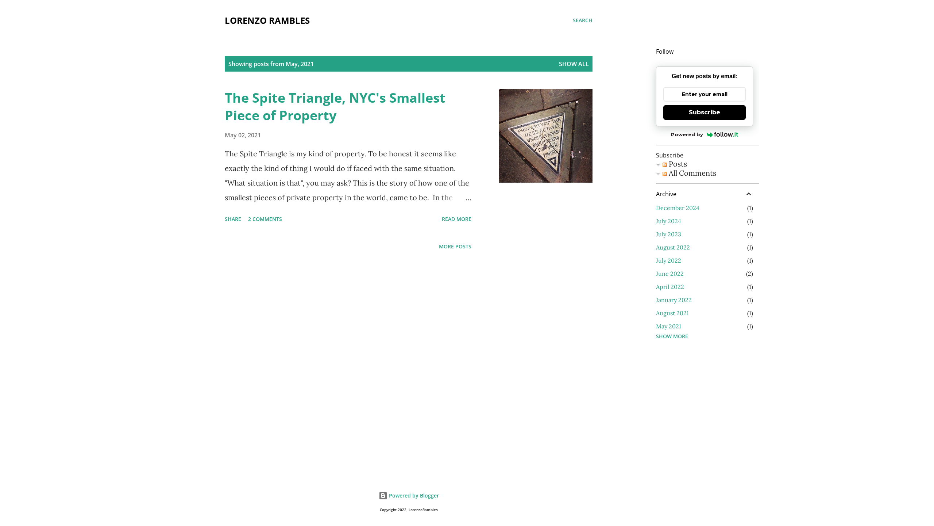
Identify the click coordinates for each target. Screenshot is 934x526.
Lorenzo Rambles (267, 20)
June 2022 (670, 273)
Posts (677, 163)
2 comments (265, 219)
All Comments (691, 173)
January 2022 (674, 300)
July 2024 (668, 221)
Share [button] (233, 219)
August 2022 (673, 247)
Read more (456, 219)
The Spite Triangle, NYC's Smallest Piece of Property (335, 106)
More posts (455, 246)
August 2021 (672, 313)
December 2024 (677, 207)
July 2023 (668, 234)
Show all (574, 64)
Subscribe (704, 112)
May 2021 (668, 326)
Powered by (687, 134)
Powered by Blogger (413, 495)
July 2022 (668, 260)
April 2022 (670, 286)
